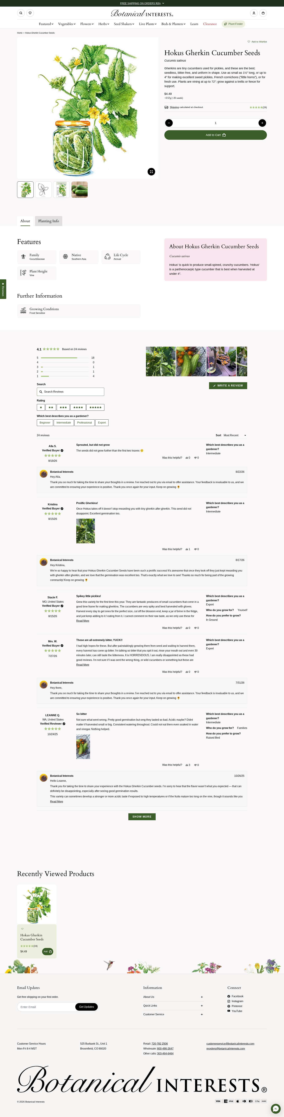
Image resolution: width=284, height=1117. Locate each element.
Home (20, 33)
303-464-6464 (165, 1053)
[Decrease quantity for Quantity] (169, 123)
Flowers (85, 24)
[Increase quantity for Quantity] (262, 123)
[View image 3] (61, 189)
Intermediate (64, 422)
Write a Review (231, 386)
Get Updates (86, 1006)
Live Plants (146, 24)
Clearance (210, 24)
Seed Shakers (123, 24)
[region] (196, 361)
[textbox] (70, 392)
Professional (84, 422)
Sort (219, 435)
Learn (194, 24)
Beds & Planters (172, 24)
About (25, 221)
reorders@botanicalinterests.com (225, 1048)
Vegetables (65, 24)
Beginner (45, 422)
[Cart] (263, 13)
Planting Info (48, 221)
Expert (102, 422)
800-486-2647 (165, 1048)
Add (45, 951)
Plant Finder (235, 24)
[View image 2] (43, 189)
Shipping (174, 107)
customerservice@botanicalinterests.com (230, 1043)
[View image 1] (25, 189)
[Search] (21, 13)
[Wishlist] (30, 13)
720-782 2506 (160, 1043)
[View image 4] (79, 189)
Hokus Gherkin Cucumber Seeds (32, 937)
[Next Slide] (244, 361)
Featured (45, 24)
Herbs (102, 24)
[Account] (254, 13)
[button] (257, 41)
